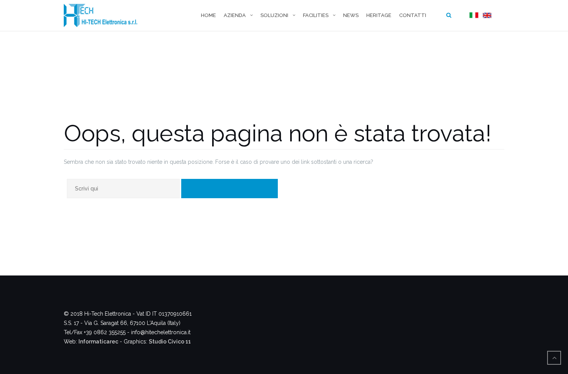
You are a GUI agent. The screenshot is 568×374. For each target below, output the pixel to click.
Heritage (378, 15)
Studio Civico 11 (170, 341)
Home (208, 15)
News (351, 15)
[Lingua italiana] (473, 15)
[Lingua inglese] (486, 15)
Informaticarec (98, 341)
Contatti (412, 15)
